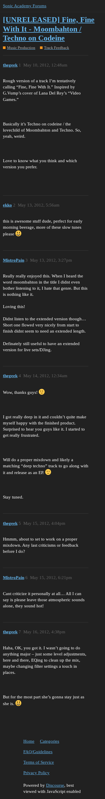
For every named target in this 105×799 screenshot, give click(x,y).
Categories (49, 741)
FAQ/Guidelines (37, 751)
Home (28, 741)
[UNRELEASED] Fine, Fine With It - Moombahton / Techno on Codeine (48, 28)
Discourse (55, 785)
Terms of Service (38, 762)
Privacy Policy (36, 772)
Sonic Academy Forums (24, 6)
